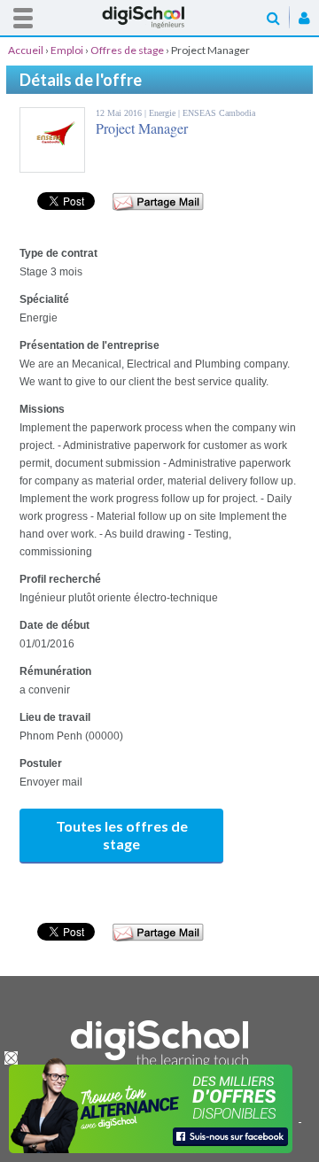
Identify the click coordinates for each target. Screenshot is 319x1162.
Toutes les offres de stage (122, 834)
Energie (163, 113)
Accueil (159, 17)
